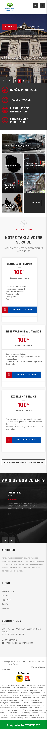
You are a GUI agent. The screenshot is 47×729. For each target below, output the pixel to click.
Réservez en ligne (22, 309)
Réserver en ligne (26, 440)
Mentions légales (38, 667)
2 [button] (19, 81)
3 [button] (23, 81)
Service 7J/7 (34, 203)
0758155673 (35, 27)
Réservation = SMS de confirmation (23, 462)
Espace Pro (6, 669)
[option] (23, 48)
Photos (5, 608)
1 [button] (15, 81)
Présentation (8, 591)
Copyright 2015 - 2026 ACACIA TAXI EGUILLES (21, 661)
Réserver (9, 27)
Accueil (5, 595)
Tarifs (5, 604)
